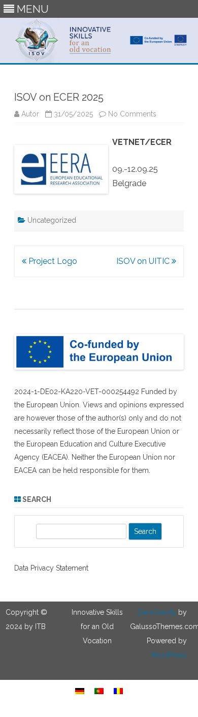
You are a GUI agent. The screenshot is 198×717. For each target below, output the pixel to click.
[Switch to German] (79, 691)
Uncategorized (51, 220)
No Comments (132, 114)
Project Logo (51, 261)
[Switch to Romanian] (118, 691)
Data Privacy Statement (51, 568)
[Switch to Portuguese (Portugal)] (99, 691)
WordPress (168, 655)
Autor (30, 114)
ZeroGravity (156, 612)
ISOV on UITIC (144, 261)
